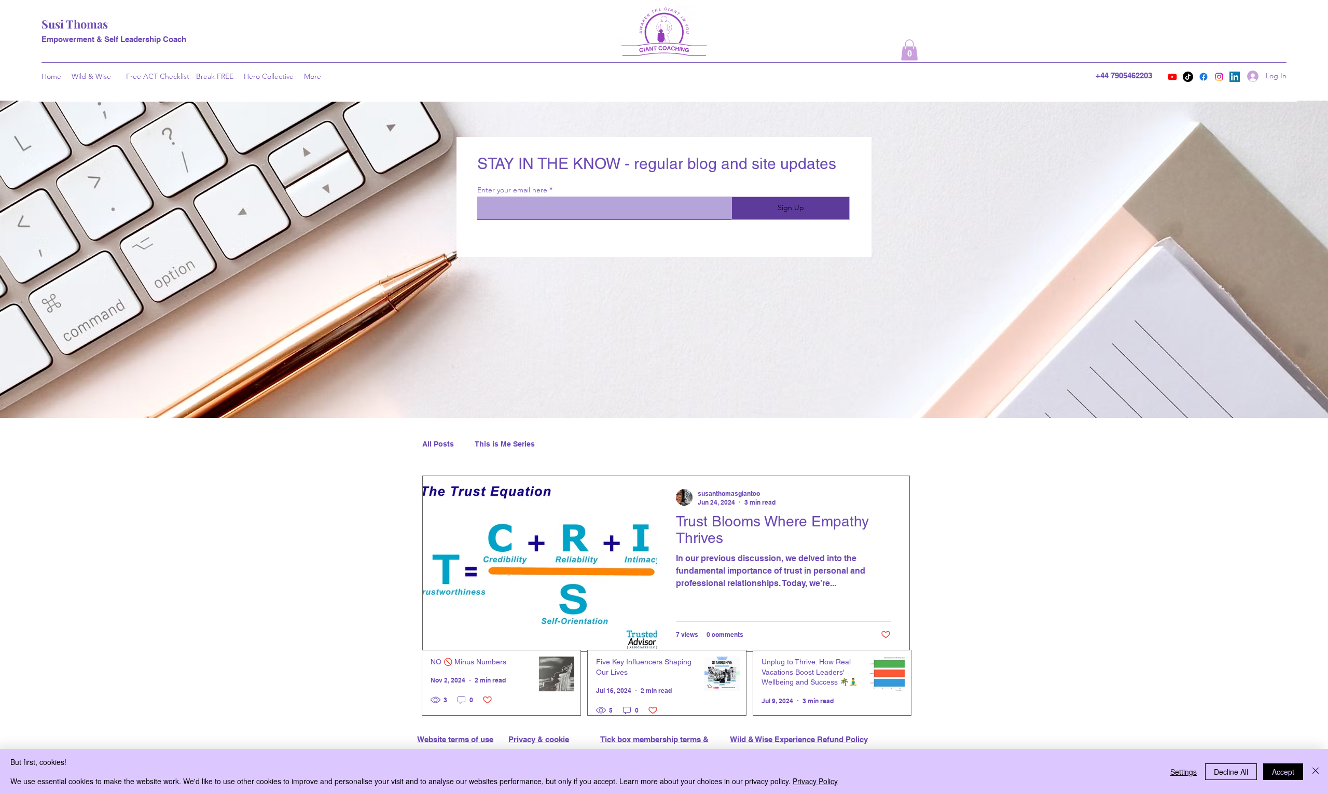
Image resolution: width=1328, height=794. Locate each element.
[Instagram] (1219, 77)
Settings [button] (1183, 772)
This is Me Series (505, 444)
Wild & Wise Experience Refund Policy (799, 739)
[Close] (1315, 771)
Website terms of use (455, 739)
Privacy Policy (815, 781)
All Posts (438, 444)
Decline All (1231, 772)
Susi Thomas (75, 24)
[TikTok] (1188, 77)
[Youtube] (1172, 77)
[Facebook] (1203, 77)
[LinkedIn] (1234, 77)
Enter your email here (512, 189)
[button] (909, 50)
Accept (1283, 772)
